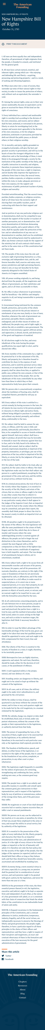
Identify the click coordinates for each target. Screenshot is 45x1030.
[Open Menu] (4, 4)
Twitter (8, 956)
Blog (22, 993)
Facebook (9, 959)
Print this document (16, 44)
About (22, 989)
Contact (22, 997)
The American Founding (23, 5)
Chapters (22, 981)
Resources (22, 985)
